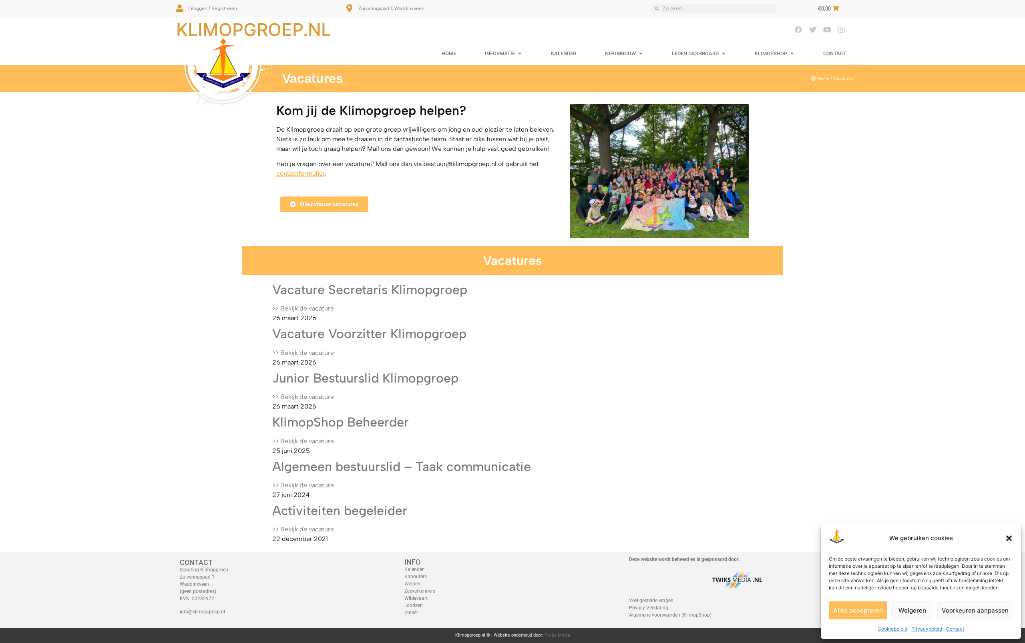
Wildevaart (416, 598)
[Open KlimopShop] (791, 54)
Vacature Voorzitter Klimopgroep (369, 333)
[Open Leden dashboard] (723, 54)
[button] (1009, 538)
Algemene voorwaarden (654, 615)
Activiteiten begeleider (341, 510)
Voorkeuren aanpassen (975, 610)
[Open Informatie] (519, 54)
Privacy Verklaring (648, 608)
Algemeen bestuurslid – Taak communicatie (401, 466)
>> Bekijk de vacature (303, 308)
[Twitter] (813, 29)
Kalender (414, 569)
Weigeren (912, 610)
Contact (955, 629)
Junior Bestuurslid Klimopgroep (365, 378)
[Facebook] (798, 29)
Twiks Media (557, 635)
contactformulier (300, 173)
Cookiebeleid (892, 629)
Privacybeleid (926, 629)
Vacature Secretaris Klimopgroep (369, 289)
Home (823, 78)
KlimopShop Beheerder (340, 422)
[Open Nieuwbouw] (640, 54)
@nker (411, 612)
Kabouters (415, 576)
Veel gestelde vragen (651, 600)
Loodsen (413, 605)
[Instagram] (841, 29)
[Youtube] (827, 29)
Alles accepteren (858, 610)
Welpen (412, 584)
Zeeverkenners (419, 591)
